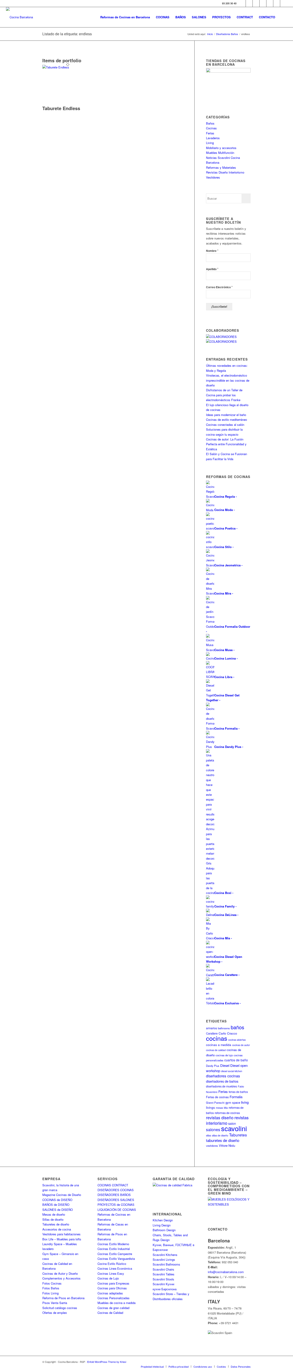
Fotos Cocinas (52, 1283)
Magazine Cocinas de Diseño (61, 1195)
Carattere (212, 1033)
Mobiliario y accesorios (221, 148)
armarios (211, 1028)
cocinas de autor (241, 1045)
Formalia (236, 1096)
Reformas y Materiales (221, 167)
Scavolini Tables (163, 1274)
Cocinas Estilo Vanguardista (116, 1258)
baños (237, 1027)
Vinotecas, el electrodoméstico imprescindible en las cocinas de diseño (227, 380)
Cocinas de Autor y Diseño (60, 1273)
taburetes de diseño (222, 1140)
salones (213, 1129)
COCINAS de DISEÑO (57, 1200)
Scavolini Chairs (163, 1269)
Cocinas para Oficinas (112, 1288)
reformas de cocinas (227, 1113)
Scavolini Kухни (163, 1284)
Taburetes (238, 1135)
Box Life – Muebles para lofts (61, 1239)
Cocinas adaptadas (110, 1293)
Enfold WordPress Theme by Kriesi (106, 1362)
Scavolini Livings (164, 1259)
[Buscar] (282, 17)
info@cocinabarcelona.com (226, 1272)
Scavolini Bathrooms (166, 1264)
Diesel (224, 1065)
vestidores (212, 1145)
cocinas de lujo (224, 1055)
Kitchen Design (163, 1220)
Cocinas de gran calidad (113, 1308)
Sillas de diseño (52, 1219)
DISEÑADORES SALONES (116, 1200)
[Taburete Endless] (67, 67)
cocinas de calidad (216, 1050)
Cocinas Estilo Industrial (114, 1249)
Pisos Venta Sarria (54, 1303)
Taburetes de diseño (55, 1224)
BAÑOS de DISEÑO (55, 1204)
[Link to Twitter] (249, 3)
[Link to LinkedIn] (276, 3)
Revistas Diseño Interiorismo (225, 172)
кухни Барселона (164, 1289)
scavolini (234, 1128)
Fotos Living (50, 1293)
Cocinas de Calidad (110, 1312)
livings (210, 1107)
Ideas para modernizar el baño (226, 415)
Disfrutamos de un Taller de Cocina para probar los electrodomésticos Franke (224, 395)
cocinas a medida (218, 1045)
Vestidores (213, 177)
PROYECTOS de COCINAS (116, 1204)
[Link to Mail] (283, 3)
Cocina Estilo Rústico (112, 1263)
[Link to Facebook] (242, 3)
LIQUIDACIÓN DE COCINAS (117, 1209)
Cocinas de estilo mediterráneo (226, 419)
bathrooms (224, 1028)
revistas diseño (219, 1117)
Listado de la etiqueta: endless (67, 33)
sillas (208, 1135)
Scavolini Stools (163, 1279)
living (245, 1102)
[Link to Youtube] (263, 3)
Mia (226, 1107)
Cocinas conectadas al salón (225, 424)
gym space (232, 1102)
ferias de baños (238, 1092)
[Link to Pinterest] (269, 3)
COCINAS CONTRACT (113, 1185)
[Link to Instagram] (256, 3)
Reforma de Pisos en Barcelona (63, 1298)
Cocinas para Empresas (113, 1283)
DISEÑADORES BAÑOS (114, 1195)
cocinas (216, 1038)
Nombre (212, 250)
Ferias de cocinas (217, 1097)
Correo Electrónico (219, 287)
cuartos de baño (236, 1060)
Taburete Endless (61, 108)
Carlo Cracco (228, 1033)
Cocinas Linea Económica (115, 1268)
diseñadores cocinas (223, 1076)
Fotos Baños (50, 1288)
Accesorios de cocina (56, 1229)
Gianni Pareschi (215, 1102)
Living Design (162, 1225)
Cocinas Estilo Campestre (115, 1254)
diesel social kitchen (231, 1071)
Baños (210, 123)
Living (210, 143)
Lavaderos (213, 138)
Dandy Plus (212, 1066)
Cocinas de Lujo (108, 1278)
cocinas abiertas (237, 1039)
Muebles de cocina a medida (117, 1303)
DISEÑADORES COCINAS (116, 1190)
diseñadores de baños (222, 1081)
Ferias (210, 133)
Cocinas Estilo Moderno (113, 1244)
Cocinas (211, 128)
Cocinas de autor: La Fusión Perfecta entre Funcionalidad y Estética (226, 444)
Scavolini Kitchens (165, 1254)
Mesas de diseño (53, 1214)
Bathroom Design (164, 1230)
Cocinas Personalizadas (114, 1298)
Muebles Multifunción (220, 152)
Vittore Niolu (227, 1145)
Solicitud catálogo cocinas (59, 1308)
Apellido (212, 269)
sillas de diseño (220, 1135)
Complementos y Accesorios (61, 1278)
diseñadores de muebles (221, 1086)
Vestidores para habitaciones (61, 1234)
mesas (219, 1107)
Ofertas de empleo (54, 1312)
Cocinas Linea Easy (111, 1273)
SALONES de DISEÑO (57, 1209)
